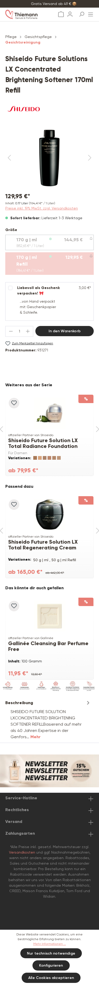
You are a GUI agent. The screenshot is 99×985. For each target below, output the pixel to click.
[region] (49, 158)
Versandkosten (22, 852)
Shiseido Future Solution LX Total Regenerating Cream (43, 544)
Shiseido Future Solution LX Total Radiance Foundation (43, 443)
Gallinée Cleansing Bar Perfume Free (48, 646)
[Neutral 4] (49, 458)
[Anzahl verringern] (10, 331)
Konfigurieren (51, 965)
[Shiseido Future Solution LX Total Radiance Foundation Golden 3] (49, 413)
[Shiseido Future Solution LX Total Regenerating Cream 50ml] (49, 514)
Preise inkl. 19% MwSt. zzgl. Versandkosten (41, 208)
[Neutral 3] (44, 458)
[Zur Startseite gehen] (26, 14)
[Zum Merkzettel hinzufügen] (14, 403)
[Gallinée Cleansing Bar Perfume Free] (49, 616)
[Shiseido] (49, 109)
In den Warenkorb (65, 331)
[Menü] (90, 13)
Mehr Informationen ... (49, 944)
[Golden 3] (40, 458)
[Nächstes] (90, 158)
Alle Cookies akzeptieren (51, 978)
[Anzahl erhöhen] (28, 331)
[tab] (48, 719)
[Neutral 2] (59, 458)
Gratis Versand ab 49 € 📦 (54, 4)
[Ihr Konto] (70, 12)
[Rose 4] (35, 458)
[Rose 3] (54, 458)
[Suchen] (81, 12)
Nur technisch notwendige (51, 953)
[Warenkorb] (61, 14)
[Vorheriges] (9, 158)
